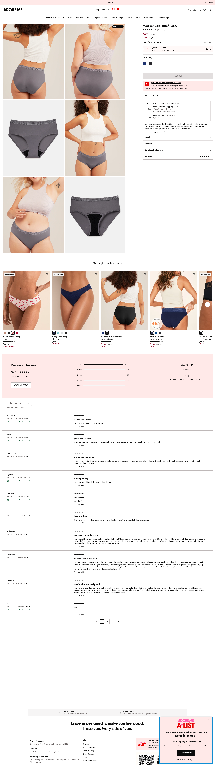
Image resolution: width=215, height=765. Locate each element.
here (178, 132)
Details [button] (186, 89)
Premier (33, 748)
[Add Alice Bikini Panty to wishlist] (194, 274)
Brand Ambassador (90, 760)
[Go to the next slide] (207, 304)
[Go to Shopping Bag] (209, 9)
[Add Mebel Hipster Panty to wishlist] (47, 274)
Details (208, 49)
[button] (154, 30)
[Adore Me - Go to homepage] (13, 10)
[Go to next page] (118, 621)
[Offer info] (151, 37)
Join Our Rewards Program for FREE (166, 83)
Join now (150, 103)
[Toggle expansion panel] (210, 95)
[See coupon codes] (194, 9)
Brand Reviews (88, 754)
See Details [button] (209, 2)
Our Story (86, 744)
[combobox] (19, 403)
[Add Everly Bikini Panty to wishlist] (96, 274)
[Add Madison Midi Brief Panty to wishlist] (145, 274)
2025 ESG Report (89, 747)
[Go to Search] (189, 9)
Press (85, 757)
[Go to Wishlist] (204, 9)
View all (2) (206, 42)
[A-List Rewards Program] (115, 9)
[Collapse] (209, 720)
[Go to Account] (199, 9)
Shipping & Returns (39, 756)
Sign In (192, 760)
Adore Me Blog (88, 750)
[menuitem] (55, 17)
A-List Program (37, 740)
